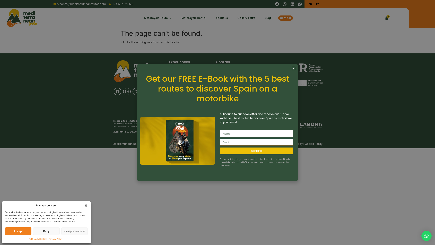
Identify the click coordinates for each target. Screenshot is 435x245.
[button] (86, 205)
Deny (46, 231)
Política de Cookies (38, 239)
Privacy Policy (56, 239)
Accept (18, 231)
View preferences (74, 231)
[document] (217, 122)
